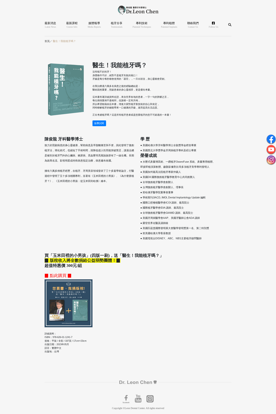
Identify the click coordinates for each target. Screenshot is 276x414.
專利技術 (142, 25)
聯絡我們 (193, 25)
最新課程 (72, 25)
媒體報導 (94, 25)
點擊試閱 (99, 123)
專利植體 (169, 25)
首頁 (47, 41)
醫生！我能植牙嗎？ (64, 41)
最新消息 (50, 25)
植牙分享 (116, 25)
